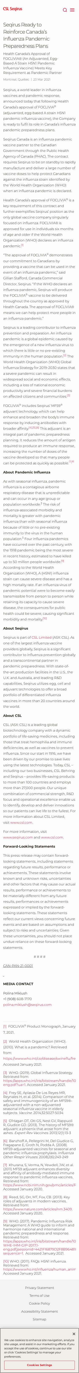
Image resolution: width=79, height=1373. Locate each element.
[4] (5, 1093)
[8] (5, 1197)
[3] (5, 1073)
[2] (5, 1041)
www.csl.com (21, 823)
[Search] (64, 9)
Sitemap (39, 1319)
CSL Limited (42, 637)
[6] (5, 1141)
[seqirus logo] (12, 9)
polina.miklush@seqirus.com (27, 1005)
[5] (5, 1121)
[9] (5, 1221)
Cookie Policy (39, 1303)
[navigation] (72, 9)
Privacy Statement (39, 1288)
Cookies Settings (39, 1365)
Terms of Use (39, 1296)
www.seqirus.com (18, 837)
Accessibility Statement (39, 1311)
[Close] (74, 1334)
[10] (6, 1261)
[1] (5, 1026)
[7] (5, 1165)
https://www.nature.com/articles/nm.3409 (37, 1209)
